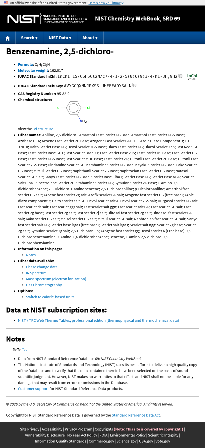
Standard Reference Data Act (136, 415)
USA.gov (146, 441)
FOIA (104, 435)
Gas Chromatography (44, 284)
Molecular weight (33, 70)
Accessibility (52, 429)
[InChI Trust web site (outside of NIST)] (192, 79)
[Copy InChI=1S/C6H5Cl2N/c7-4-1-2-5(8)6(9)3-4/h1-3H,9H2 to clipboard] (180, 77)
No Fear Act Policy (82, 435)
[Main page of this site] (8, 38)
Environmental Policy (128, 435)
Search (27, 37)
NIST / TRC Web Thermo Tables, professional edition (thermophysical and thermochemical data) (98, 320)
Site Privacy (29, 429)
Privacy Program (78, 429)
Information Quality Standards (60, 441)
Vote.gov (163, 441)
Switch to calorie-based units (50, 296)
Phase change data (42, 266)
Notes (31, 254)
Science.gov (126, 441)
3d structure (43, 128)
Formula (25, 64)
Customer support (33, 388)
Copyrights (104, 429)
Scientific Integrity (163, 435)
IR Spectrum (36, 272)
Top (24, 349)
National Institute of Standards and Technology (48, 18)
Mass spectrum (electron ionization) (56, 278)
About (88, 37)
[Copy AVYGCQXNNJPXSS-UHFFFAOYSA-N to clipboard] (134, 86)
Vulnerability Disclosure (45, 435)
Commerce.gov (101, 441)
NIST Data (58, 37)
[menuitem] (8, 38)
